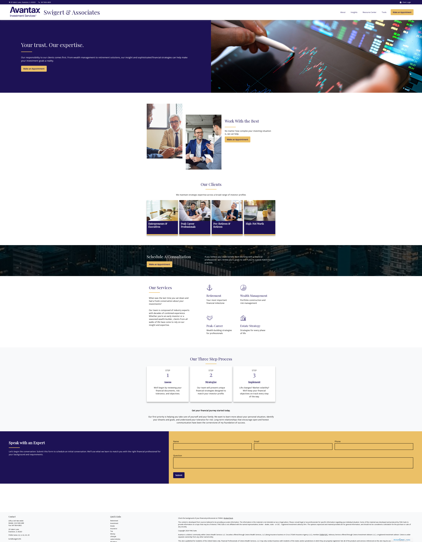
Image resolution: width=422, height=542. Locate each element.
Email (256, 441)
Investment (114, 523)
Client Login (406, 2)
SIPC (326, 535)
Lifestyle (113, 536)
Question (177, 455)
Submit (178, 475)
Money (112, 534)
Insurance (113, 529)
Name (176, 441)
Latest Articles (115, 539)
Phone (338, 441)
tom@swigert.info (14, 539)
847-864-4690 (46, 2)
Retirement (114, 521)
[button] (342, 12)
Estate (112, 526)
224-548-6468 (19, 523)
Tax (111, 531)
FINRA (321, 535)
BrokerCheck (228, 518)
